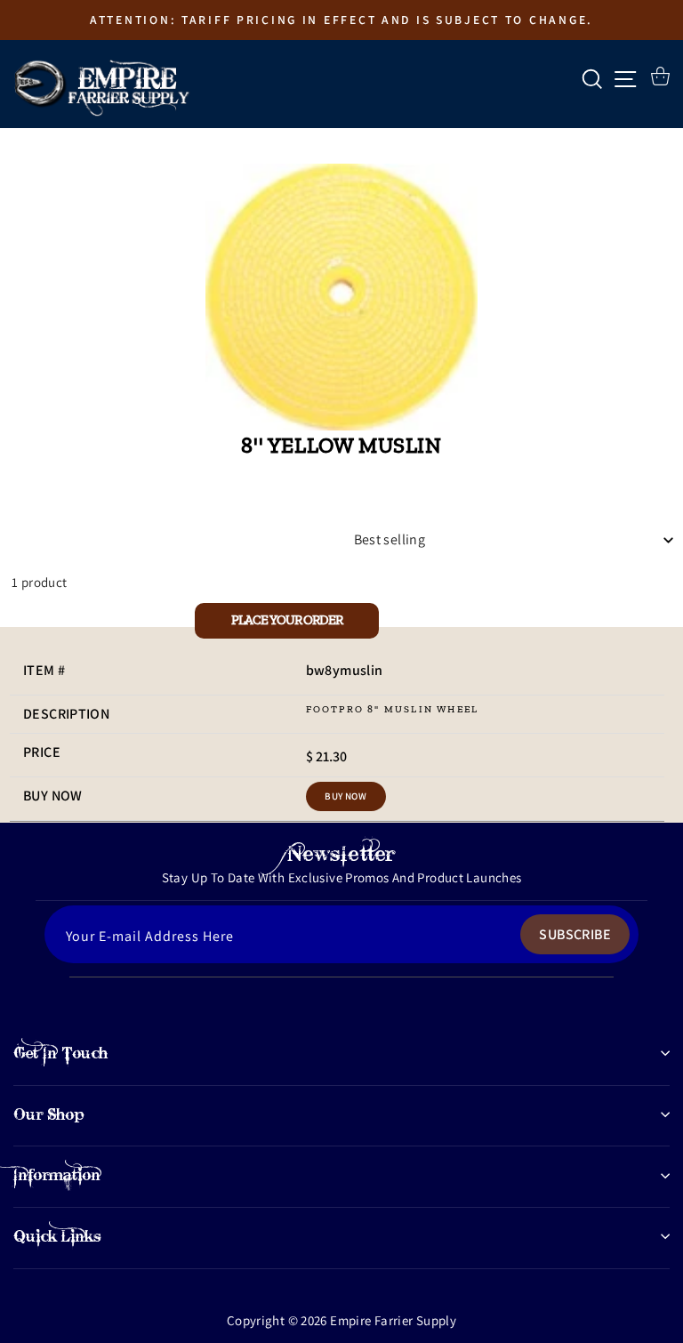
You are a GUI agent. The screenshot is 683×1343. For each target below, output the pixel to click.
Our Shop (48, 1114)
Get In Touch (60, 1053)
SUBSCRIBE (575, 934)
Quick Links (57, 1236)
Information (56, 1175)
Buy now (345, 796)
